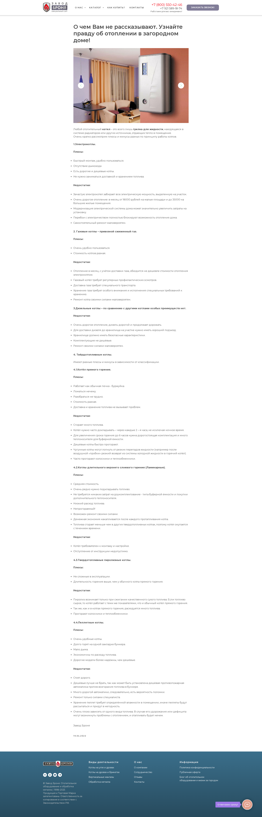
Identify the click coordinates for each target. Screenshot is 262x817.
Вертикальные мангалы (101, 777)
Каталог (95, 7)
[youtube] (55, 775)
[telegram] (60, 775)
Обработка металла (99, 782)
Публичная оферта (190, 772)
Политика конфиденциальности (197, 767)
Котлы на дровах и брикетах (104, 772)
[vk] (45, 775)
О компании (140, 767)
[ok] (50, 775)
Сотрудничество (143, 772)
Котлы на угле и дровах (101, 767)
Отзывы (138, 777)
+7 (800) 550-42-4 (165, 5)
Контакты (136, 7)
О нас (79, 7)
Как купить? (116, 7)
